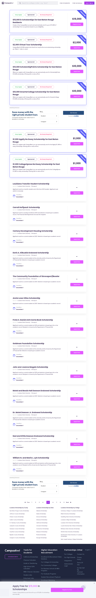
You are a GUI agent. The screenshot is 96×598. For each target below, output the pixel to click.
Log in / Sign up (89, 3)
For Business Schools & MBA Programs (50, 569)
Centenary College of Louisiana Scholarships (72, 510)
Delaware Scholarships (41, 531)
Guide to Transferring (30, 563)
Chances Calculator (30, 560)
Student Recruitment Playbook (51, 577)
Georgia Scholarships (41, 537)
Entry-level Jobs (29, 578)
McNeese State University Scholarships (70, 528)
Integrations (68, 560)
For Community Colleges (49, 565)
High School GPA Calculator (29, 567)
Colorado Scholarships (41, 525)
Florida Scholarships (41, 534)
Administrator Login (68, 565)
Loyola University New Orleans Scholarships (71, 525)
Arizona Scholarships (41, 516)
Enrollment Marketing (48, 580)
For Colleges (68, 554)
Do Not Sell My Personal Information (81, 571)
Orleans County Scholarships (17, 516)
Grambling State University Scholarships (70, 516)
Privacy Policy (79, 558)
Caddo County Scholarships (16, 519)
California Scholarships (41, 522)
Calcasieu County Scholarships (17, 528)
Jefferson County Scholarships (17, 513)
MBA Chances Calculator (31, 572)
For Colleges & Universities (49, 562)
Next (67, 502)
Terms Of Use (80, 563)
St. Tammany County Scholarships (18, 522)
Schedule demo (13, 557)
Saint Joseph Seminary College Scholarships (71, 539)
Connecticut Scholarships (42, 528)
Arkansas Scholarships (41, 519)
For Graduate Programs (48, 574)
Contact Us (80, 554)
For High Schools (69, 557)
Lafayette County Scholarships (17, 525)
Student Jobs (28, 575)
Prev (28, 502)
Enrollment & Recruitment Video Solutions (51, 558)
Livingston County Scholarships (17, 537)
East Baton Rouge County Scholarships (19, 510)
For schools (77, 3)
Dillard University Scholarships (68, 513)
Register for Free (67, 589)
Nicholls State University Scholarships (70, 531)
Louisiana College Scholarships (68, 519)
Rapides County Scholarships (17, 534)
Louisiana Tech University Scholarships (70, 522)
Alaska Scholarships (41, 513)
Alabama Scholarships (41, 510)
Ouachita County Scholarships (17, 531)
